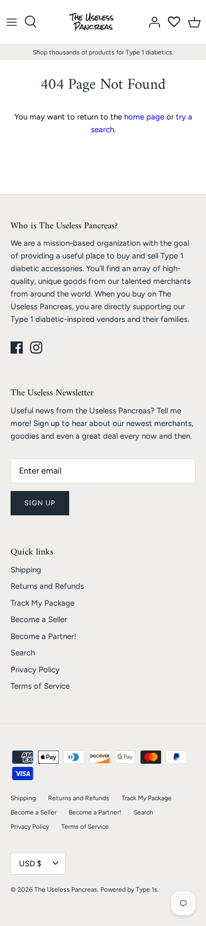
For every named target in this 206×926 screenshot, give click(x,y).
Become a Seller (39, 619)
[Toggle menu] (11, 21)
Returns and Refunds (47, 586)
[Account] (151, 21)
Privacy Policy (35, 669)
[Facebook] (17, 347)
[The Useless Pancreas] (93, 22)
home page (144, 117)
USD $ (30, 863)
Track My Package (42, 603)
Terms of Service (40, 686)
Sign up (39, 503)
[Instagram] (36, 347)
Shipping (26, 570)
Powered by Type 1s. (129, 889)
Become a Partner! (43, 636)
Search (23, 653)
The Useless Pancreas (65, 889)
